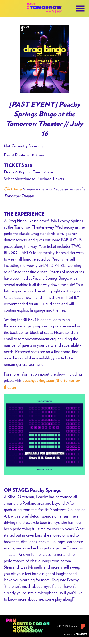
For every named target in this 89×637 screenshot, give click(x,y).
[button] (80, 8)
